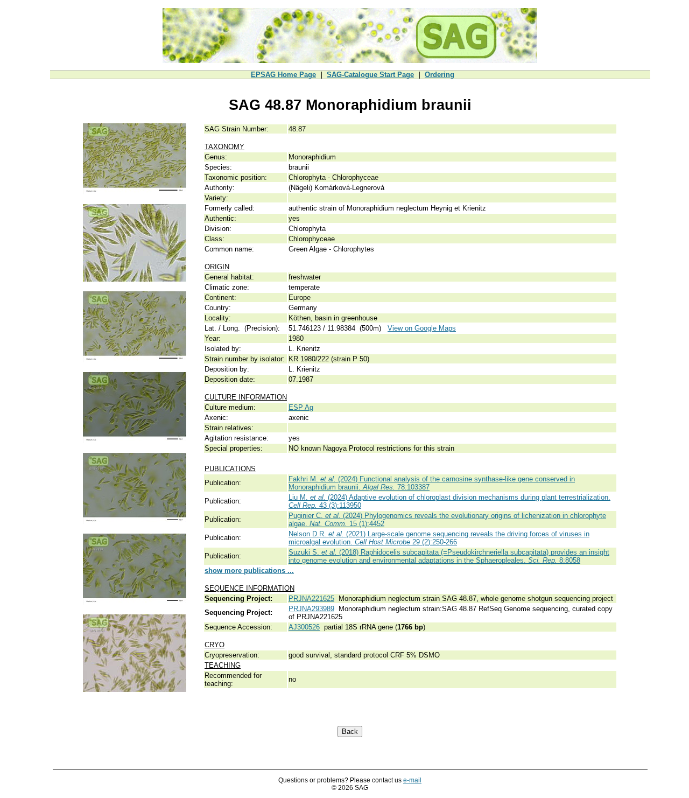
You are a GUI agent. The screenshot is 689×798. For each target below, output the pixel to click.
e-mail (412, 780)
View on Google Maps (422, 328)
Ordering (439, 75)
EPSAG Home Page (283, 75)
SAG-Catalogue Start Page (370, 75)
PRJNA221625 (311, 598)
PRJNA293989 (311, 609)
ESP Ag (301, 407)
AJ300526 (304, 627)
